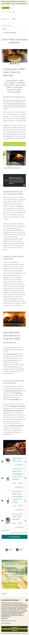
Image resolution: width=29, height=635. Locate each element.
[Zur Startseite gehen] (6, 8)
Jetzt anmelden (10, 585)
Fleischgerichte (11, 354)
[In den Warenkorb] (25, 461)
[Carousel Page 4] (18, 63)
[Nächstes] (26, 57)
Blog (5, 29)
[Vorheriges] (3, 57)
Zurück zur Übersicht (10, 32)
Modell (14, 523)
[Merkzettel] (6, 12)
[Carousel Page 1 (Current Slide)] (10, 63)
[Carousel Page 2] (13, 63)
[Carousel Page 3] (15, 63)
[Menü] (12, 8)
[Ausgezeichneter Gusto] (14, 56)
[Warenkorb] (13, 12)
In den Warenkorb (14, 537)
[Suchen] (2, 12)
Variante (14, 483)
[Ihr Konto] (10, 12)
